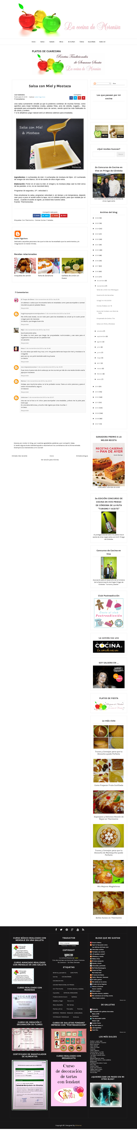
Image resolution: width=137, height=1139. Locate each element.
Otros (61, 42)
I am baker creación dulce (97, 1055)
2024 (97, 229)
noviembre (101, 286)
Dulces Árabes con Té (104, 306)
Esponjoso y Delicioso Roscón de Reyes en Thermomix (109, 818)
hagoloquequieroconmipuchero (33, 313)
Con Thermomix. (19, 95)
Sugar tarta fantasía (96, 1068)
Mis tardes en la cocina (99, 982)
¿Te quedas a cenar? (98, 954)
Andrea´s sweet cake (96, 1041)
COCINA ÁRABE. (67, 977)
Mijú (22, 330)
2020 (97, 250)
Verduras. (76, 1017)
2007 (97, 424)
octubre (100, 331)
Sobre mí (102, 42)
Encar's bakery (96, 942)
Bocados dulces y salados (100, 993)
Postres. (80, 1009)
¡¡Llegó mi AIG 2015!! (104, 300)
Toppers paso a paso (96, 1069)
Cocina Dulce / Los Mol (97, 1052)
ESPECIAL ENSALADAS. (71, 993)
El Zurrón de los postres (97, 1053)
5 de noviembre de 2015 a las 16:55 (50, 367)
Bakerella (95, 1009)
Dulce (42, 42)
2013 (97, 392)
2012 (97, 397)
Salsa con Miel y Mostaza (106, 324)
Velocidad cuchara (98, 949)
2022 (97, 239)
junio (99, 352)
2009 (97, 413)
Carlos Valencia (94, 1050)
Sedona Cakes (94, 1066)
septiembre (101, 336)
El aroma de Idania (98, 975)
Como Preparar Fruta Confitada (108, 785)
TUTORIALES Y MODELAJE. (61, 1017)
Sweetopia (95, 1016)
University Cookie (95, 1071)
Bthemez (78, 1125)
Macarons (70, 1001)
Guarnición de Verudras (105, 295)
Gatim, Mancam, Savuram (100, 977)
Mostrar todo (123, 1000)
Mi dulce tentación (98, 961)
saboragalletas (96, 1027)
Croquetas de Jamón (22, 276)
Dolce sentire (96, 991)
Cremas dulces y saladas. (44, 220)
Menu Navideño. (58, 1005)
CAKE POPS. (74, 973)
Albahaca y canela (97, 956)
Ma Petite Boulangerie (99, 968)
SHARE (37, 215)
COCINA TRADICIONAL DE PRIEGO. (63, 985)
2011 (97, 402)
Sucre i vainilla (96, 989)
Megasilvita (93, 1061)
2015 (97, 277)
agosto (99, 342)
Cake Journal (94, 1046)
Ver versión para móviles (50, 460)
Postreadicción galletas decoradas (103, 1011)
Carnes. (55, 977)
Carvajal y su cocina (98, 952)
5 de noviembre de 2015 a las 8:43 (57, 313)
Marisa (23, 381)
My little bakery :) (97, 1025)
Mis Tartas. (70, 1005)
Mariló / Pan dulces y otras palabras (100, 1060)
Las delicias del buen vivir (100, 947)
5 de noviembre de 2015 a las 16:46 (38, 348)
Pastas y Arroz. (58, 1009)
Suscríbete (91, 42)
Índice (82, 42)
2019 (97, 255)
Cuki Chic (95, 1030)
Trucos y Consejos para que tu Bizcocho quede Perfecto (108, 753)
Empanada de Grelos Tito (106, 318)
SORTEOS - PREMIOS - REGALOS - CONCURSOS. (68, 1013)
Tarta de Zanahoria (45, 276)
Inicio (33, 42)
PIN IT (64, 215)
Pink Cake (93, 1064)
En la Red (71, 42)
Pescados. (70, 1009)
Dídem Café (95, 1021)
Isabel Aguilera (21, 238)
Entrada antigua (82, 456)
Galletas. (74, 997)
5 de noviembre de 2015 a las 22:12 (39, 381)
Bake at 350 (95, 1014)
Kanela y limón (96, 963)
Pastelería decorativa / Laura (98, 1063)
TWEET (46, 215)
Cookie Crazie (96, 1023)
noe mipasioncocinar (29, 367)
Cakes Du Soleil (94, 1047)
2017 (97, 266)
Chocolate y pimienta (98, 965)
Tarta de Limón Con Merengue (107, 290)
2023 (97, 234)
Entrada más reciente (19, 456)
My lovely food (96, 972)
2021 (97, 245)
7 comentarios (19, 99)
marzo (99, 368)
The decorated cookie (99, 1018)
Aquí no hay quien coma (99, 945)
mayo (99, 358)
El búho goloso (97, 979)
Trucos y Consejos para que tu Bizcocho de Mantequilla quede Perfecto (108, 852)
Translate (73, 945)
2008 (97, 419)
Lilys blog (93, 1057)
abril (99, 363)
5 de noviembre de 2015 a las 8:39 (47, 299)
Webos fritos (96, 959)
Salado (51, 42)
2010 (97, 408)
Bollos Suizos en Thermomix (109, 918)
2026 (97, 218)
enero (99, 379)
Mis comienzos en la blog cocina (102, 996)
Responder (25, 308)
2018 (97, 261)
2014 (97, 386)
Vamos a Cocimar (97, 986)
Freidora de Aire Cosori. (60, 997)
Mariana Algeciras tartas (97, 1058)
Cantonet (92, 1049)
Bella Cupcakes (94, 1044)
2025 (97, 223)
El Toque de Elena (27, 299)
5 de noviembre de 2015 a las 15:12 (37, 330)
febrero (100, 374)
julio (99, 347)
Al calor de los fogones (99, 984)
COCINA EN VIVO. (58, 981)
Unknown (24, 397)
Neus (23, 348)
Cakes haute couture (98, 998)
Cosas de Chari (97, 970)
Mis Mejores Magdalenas (108, 886)
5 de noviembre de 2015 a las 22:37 (41, 397)
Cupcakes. (56, 993)
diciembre (101, 281)
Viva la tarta (93, 1072)
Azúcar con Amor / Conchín (98, 1042)
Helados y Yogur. (58, 1001)
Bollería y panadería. (59, 973)
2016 (97, 271)
